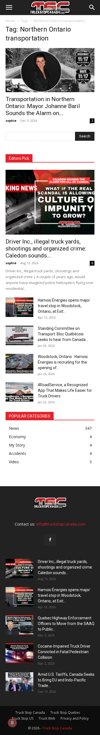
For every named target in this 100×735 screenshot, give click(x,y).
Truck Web (47, 718)
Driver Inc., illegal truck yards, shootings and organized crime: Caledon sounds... (46, 248)
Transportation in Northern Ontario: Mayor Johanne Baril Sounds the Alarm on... (43, 106)
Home (10, 20)
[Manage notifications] (12, 722)
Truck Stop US (22, 718)
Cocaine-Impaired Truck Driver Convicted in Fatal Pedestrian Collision (64, 652)
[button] (9, 7)
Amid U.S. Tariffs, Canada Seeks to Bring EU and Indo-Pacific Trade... (66, 680)
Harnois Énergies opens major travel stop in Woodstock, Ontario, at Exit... (64, 306)
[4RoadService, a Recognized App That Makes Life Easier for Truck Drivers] (19, 392)
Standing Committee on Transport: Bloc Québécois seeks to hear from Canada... (63, 334)
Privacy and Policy (75, 718)
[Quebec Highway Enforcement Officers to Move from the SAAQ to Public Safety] (19, 625)
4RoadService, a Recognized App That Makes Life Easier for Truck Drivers (65, 390)
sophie (11, 120)
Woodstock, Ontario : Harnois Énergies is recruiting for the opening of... (63, 362)
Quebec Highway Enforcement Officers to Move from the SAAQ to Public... (66, 623)
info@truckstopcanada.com (61, 524)
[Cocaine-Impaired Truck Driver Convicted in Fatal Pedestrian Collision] (19, 653)
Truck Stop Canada (30, 712)
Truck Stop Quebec (65, 712)
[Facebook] (50, 539)
